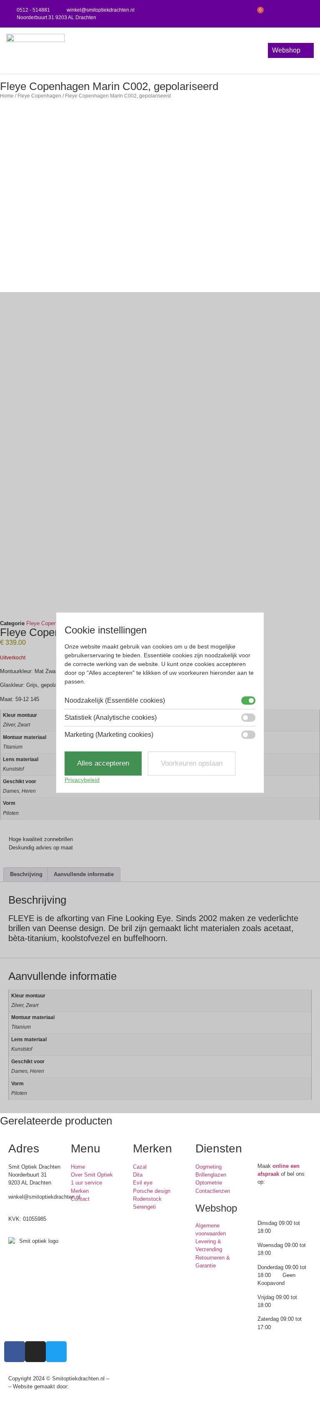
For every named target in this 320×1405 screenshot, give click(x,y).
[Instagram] (291, 13)
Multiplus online (89, 1386)
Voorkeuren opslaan (191, 763)
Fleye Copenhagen (39, 95)
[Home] (35, 50)
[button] (162, 50)
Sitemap (121, 1378)
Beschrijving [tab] (26, 874)
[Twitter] (308, 13)
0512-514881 (23, 1205)
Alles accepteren (103, 763)
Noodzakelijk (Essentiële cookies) (115, 700)
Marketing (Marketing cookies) (109, 734)
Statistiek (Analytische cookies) (111, 717)
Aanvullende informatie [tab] (84, 874)
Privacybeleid (82, 779)
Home (7, 95)
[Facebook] (274, 13)
